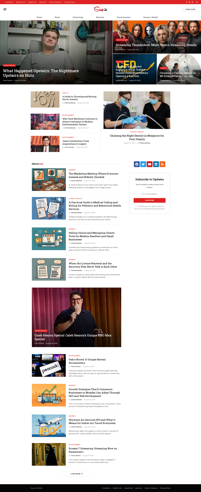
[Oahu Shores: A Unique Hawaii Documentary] (49, 365)
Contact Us (9, 2)
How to (164, 68)
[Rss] (162, 164)
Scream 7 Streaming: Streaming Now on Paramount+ (93, 450)
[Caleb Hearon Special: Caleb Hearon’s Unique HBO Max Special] (76, 317)
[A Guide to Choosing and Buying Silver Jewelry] (45, 99)
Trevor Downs (7, 80)
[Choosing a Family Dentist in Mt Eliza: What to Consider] (179, 69)
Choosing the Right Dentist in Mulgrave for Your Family (137, 137)
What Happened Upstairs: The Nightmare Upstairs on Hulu (41, 73)
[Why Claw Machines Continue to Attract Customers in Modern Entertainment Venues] (45, 122)
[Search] (197, 2)
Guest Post (32, 2)
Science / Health (150, 17)
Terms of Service (55, 2)
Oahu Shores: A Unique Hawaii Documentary (87, 361)
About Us (42, 2)
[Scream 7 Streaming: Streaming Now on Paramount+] (49, 454)
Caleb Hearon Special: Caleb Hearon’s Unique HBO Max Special (73, 337)
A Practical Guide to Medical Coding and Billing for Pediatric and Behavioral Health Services (95, 206)
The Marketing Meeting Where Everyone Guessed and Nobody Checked (93, 175)
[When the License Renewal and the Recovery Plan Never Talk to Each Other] (49, 269)
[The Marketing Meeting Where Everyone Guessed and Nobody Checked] (49, 179)
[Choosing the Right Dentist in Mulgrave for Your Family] (137, 110)
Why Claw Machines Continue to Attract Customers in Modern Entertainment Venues (79, 121)
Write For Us (20, 2)
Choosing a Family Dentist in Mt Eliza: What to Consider (178, 74)
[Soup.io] (100, 9)
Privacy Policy (70, 2)
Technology (78, 17)
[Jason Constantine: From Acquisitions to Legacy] (45, 144)
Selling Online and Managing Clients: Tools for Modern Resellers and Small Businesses (92, 236)
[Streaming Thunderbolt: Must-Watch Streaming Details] (157, 37)
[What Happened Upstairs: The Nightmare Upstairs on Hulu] (56, 52)
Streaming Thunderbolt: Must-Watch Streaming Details (156, 45)
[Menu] (5, 9)
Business (100, 17)
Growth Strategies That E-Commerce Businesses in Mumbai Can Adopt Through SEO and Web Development (94, 392)
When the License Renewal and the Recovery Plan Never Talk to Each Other (93, 265)
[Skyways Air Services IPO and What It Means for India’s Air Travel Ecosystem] (49, 425)
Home (39, 17)
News (57, 17)
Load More (75, 474)
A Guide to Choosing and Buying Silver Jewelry (79, 98)
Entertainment (124, 17)
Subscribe (190, 9)
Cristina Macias (121, 80)
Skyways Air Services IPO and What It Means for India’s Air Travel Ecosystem (92, 421)
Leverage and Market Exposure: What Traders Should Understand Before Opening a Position (132, 71)
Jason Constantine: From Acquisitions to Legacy (75, 142)
